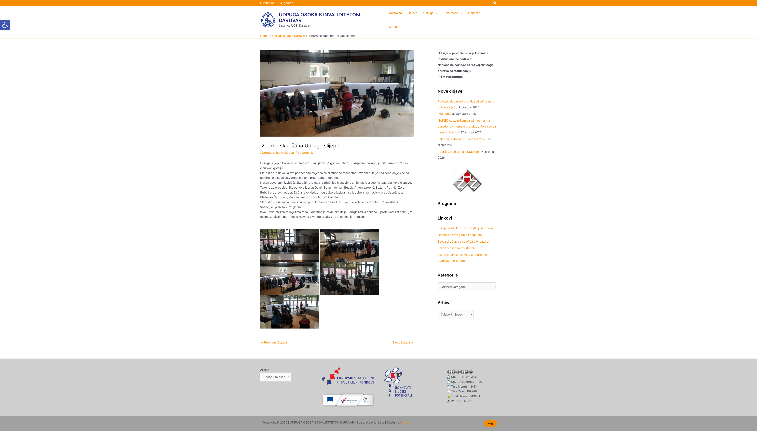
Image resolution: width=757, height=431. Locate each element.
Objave (412, 13)
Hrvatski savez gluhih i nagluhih (460, 235)
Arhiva (264, 370)
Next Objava (403, 342)
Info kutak (444, 114)
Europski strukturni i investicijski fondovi (466, 228)
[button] (5, 25)
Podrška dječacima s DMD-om (459, 152)
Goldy (406, 422)
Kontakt (394, 27)
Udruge (428, 13)
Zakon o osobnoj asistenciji (456, 248)
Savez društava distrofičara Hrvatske (463, 241)
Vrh (490, 423)
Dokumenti (451, 13)
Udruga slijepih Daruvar (278, 153)
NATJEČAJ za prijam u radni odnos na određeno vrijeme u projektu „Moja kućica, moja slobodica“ (467, 126)
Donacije (474, 13)
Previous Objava (274, 342)
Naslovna (395, 13)
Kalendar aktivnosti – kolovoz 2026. (462, 139)
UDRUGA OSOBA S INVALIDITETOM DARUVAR (319, 17)
